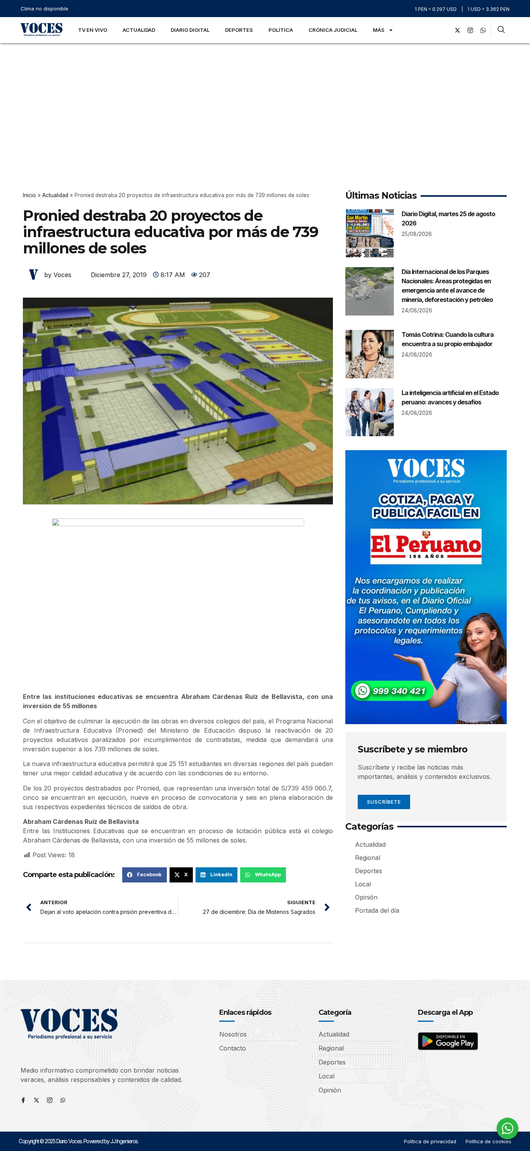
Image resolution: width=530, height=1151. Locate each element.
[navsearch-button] (501, 30)
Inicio (29, 195)
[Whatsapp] (63, 1100)
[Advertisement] (265, 101)
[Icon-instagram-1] (470, 30)
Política (280, 30)
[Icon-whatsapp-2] (483, 30)
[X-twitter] (457, 30)
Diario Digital (190, 30)
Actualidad (139, 30)
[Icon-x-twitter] (36, 1100)
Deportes (239, 30)
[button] (144, 874)
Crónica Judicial (332, 30)
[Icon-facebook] (23, 1100)
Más (379, 30)
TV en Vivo (92, 30)
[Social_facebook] (444, 30)
